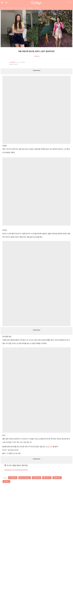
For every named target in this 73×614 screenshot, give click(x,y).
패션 (16, 8)
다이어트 (37, 8)
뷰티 (11, 8)
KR (6, 2)
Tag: (5, 477)
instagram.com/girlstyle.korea (16, 469)
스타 (7, 8)
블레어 (13, 62)
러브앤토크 (30, 8)
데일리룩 (36, 478)
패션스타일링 (24, 478)
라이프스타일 (22, 8)
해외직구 (47, 478)
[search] (70, 2)
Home (2, 8)
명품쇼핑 (57, 478)
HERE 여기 (49, 446)
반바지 (6, 481)
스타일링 (36, 56)
